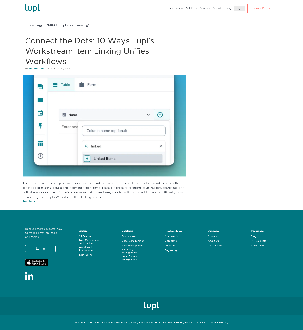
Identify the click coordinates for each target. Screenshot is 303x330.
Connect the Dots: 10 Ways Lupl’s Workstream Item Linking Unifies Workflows (89, 51)
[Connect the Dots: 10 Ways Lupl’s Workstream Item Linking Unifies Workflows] (104, 126)
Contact (212, 236)
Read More (29, 201)
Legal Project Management (129, 258)
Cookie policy (220, 322)
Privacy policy (184, 322)
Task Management (132, 245)
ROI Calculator (259, 240)
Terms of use (202, 322)
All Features (86, 236)
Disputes (170, 245)
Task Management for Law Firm (89, 242)
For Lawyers (129, 236)
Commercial (172, 236)
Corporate (171, 240)
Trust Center (258, 245)
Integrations (85, 254)
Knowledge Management (129, 251)
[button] (40, 249)
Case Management (133, 240)
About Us (213, 240)
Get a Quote (215, 245)
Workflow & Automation (86, 249)
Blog (253, 236)
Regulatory (171, 250)
